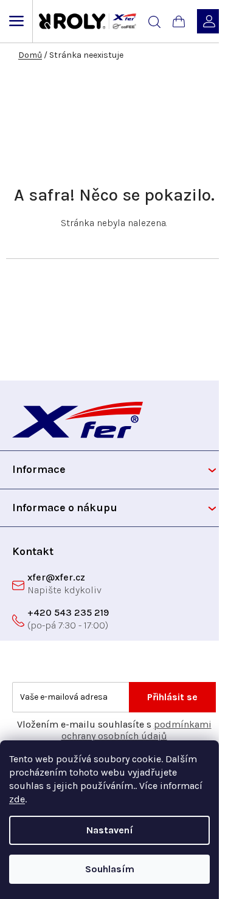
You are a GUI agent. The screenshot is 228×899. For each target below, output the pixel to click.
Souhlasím (109, 869)
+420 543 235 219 (68, 612)
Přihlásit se (172, 697)
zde (17, 799)
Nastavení (109, 830)
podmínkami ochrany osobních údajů (136, 730)
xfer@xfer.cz (56, 577)
